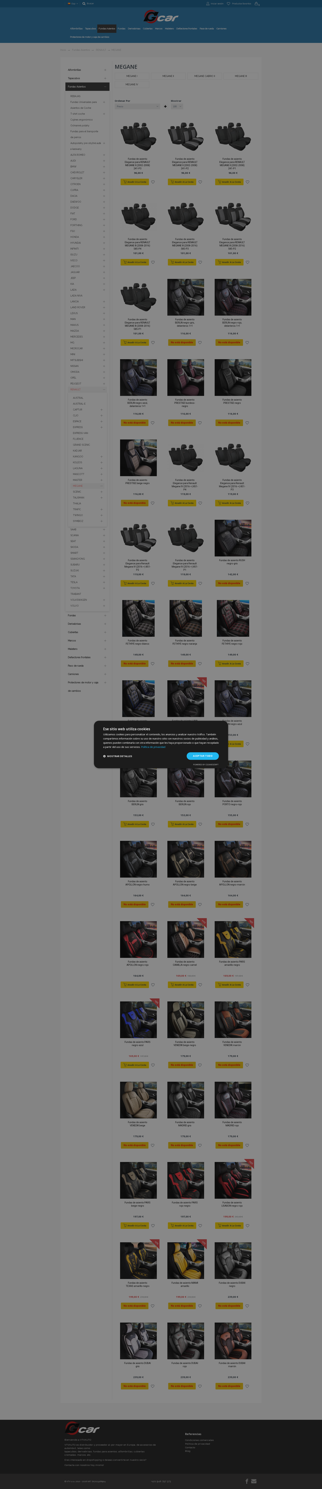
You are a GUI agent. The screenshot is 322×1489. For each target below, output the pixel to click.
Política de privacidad (153, 747)
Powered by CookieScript (206, 764)
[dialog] (161, 744)
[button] (117, 756)
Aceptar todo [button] (202, 756)
